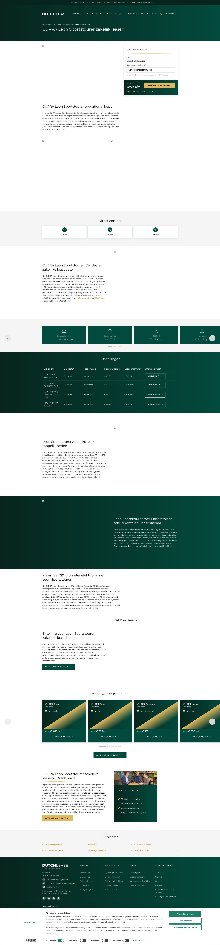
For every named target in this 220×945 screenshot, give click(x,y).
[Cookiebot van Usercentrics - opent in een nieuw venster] (30, 940)
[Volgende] (212, 338)
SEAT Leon (100, 298)
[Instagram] (53, 898)
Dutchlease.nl (47, 24)
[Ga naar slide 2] (114, 346)
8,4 (144, 812)
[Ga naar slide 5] (119, 746)
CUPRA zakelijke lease (64, 24)
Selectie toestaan (185, 921)
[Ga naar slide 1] (110, 346)
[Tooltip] (145, 65)
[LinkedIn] (44, 898)
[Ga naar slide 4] (116, 746)
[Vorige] (8, 338)
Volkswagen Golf (84, 298)
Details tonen (138, 940)
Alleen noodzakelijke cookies (185, 927)
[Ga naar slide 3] (119, 346)
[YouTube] (49, 898)
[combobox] (150, 70)
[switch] (83, 940)
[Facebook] (58, 898)
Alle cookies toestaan (185, 914)
